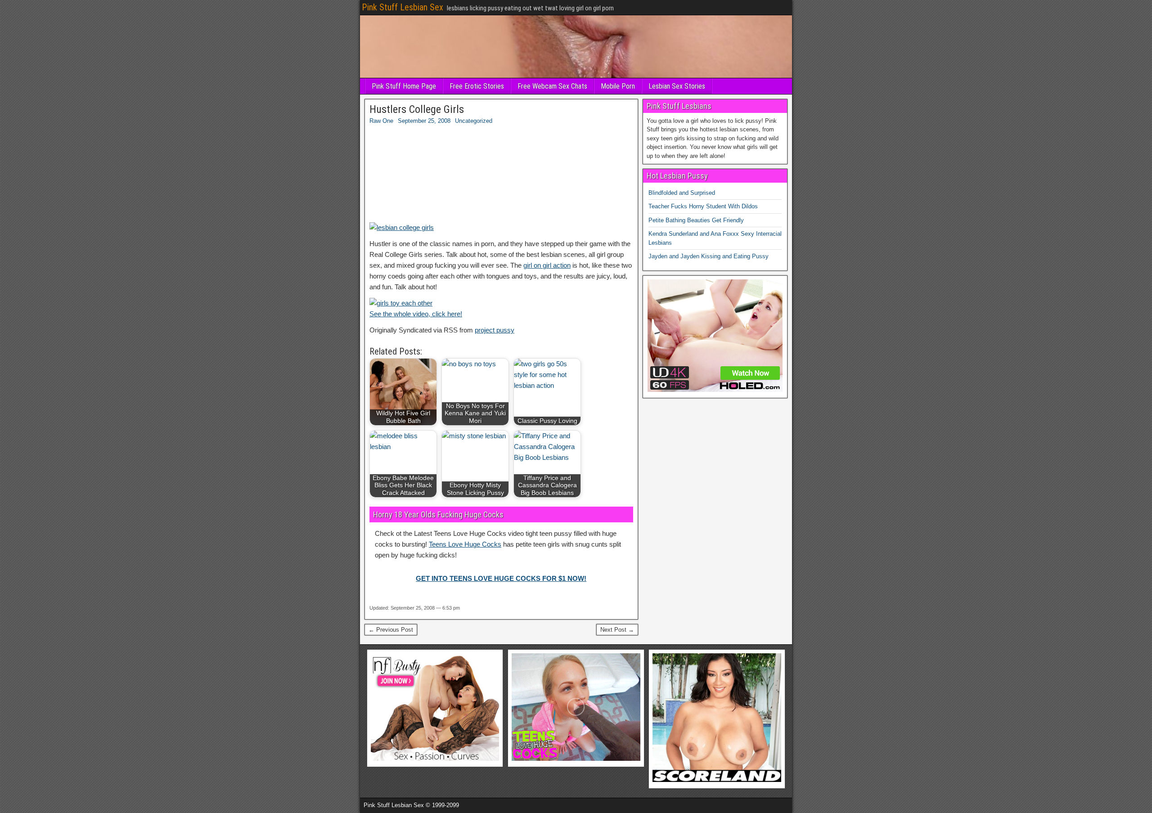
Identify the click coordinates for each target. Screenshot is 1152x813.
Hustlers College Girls (416, 109)
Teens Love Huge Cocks (465, 544)
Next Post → (617, 629)
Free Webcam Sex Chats (552, 86)
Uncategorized (473, 120)
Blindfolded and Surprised (681, 192)
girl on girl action (547, 265)
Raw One (381, 120)
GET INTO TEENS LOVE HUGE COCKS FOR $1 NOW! (501, 578)
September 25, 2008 (424, 120)
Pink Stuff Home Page (404, 86)
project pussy (494, 330)
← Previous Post (391, 629)
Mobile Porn (618, 86)
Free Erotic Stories (477, 86)
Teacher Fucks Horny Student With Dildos (703, 206)
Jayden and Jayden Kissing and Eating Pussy (708, 256)
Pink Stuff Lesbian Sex (402, 7)
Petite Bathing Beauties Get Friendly (696, 220)
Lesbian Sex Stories (676, 86)
